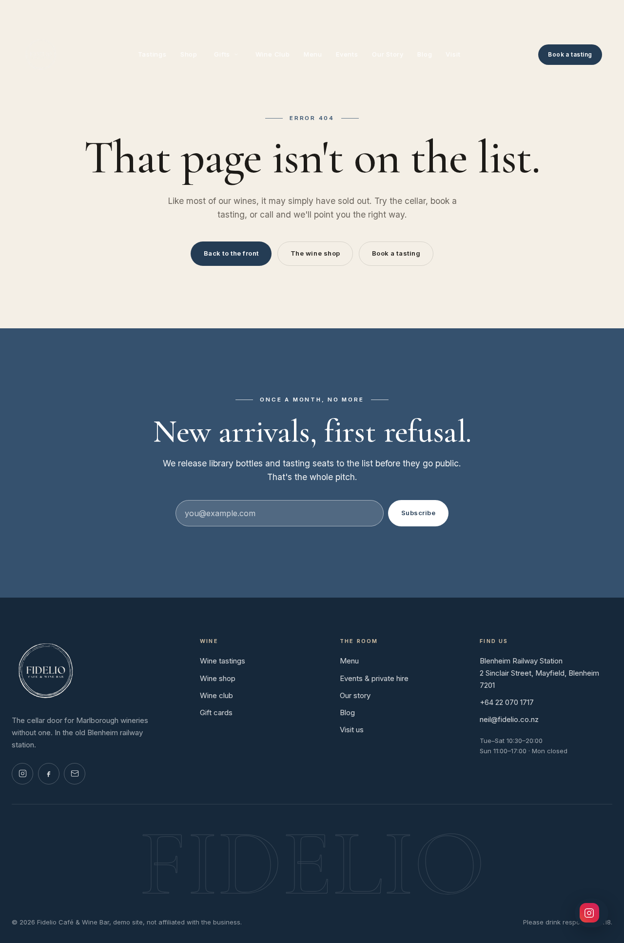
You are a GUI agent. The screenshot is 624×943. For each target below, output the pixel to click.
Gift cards (216, 712)
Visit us (352, 729)
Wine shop (217, 678)
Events (347, 54)
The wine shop (315, 253)
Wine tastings (222, 660)
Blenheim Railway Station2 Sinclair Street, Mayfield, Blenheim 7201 (539, 673)
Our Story (388, 54)
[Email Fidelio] (74, 773)
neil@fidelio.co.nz (509, 719)
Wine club (216, 695)
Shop (188, 54)
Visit (453, 54)
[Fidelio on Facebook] (48, 773)
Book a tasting (570, 54)
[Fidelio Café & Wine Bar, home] (41, 55)
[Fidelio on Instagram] (22, 773)
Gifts (222, 54)
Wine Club (272, 54)
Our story (355, 695)
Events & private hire (374, 678)
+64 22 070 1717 (507, 702)
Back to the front (231, 253)
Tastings (152, 54)
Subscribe (418, 513)
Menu (313, 54)
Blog (424, 54)
